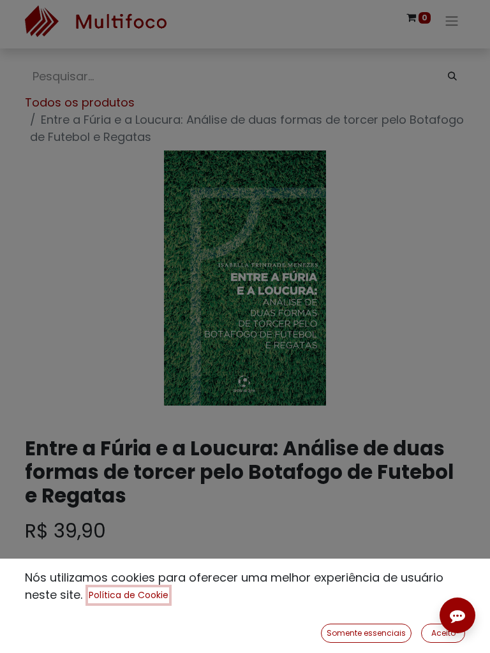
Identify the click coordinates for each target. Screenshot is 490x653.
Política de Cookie (128, 595)
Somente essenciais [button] (366, 632)
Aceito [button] (443, 632)
